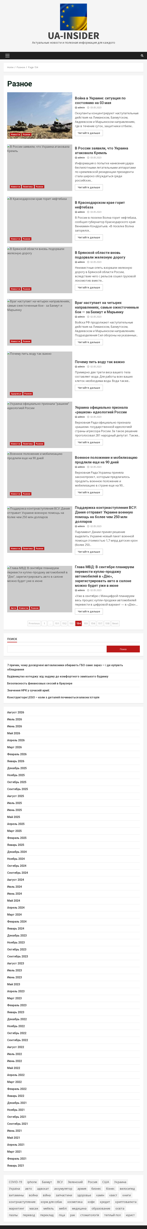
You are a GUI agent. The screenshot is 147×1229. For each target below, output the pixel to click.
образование (101, 1208)
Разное (26, 134)
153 (71, 623)
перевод (29, 1215)
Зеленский (75, 1182)
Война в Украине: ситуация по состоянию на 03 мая (39, 115)
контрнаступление (22, 1202)
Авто (13, 608)
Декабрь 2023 (17, 935)
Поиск (12, 639)
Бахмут (47, 1182)
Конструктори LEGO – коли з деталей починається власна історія (53, 697)
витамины (16, 1195)
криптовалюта (125, 1202)
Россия (92, 1182)
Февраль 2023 (17, 1005)
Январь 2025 (15, 845)
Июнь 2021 (14, 1130)
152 (64, 623)
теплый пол (112, 1215)
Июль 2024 (14, 886)
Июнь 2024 (14, 893)
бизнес (96, 1189)
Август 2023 (15, 963)
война (33, 1195)
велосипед (127, 1189)
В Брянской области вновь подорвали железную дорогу (39, 270)
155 (86, 623)
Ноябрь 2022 (16, 1026)
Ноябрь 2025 (16, 775)
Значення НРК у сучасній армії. (28, 690)
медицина (79, 1208)
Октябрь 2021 (16, 1117)
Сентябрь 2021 (17, 1123)
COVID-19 (15, 1182)
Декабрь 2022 (17, 1019)
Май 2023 (13, 984)
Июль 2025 (14, 803)
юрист (130, 1215)
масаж (33, 1208)
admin (81, 107)
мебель (48, 1208)
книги (126, 1195)
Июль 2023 (14, 970)
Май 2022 (13, 1068)
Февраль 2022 (17, 1089)
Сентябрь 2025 (17, 789)
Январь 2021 (15, 1165)
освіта (119, 1208)
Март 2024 (14, 914)
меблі (63, 1208)
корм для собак (51, 1202)
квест (113, 1195)
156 (93, 623)
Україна (14, 1189)
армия (81, 1189)
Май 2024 (13, 900)
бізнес (110, 1189)
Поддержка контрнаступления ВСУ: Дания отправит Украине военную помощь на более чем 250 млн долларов (39, 529)
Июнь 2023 (14, 977)
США (105, 1182)
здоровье (84, 1195)
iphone (32, 1182)
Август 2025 (15, 796)
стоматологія (89, 1215)
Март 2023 (14, 998)
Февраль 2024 (17, 921)
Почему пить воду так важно (39, 375)
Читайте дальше (89, 133)
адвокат (43, 1189)
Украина (120, 1182)
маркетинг (16, 1208)
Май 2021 (13, 1137)
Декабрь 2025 (17, 768)
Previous (34, 623)
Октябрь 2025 (16, 782)
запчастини (64, 1195)
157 (100, 623)
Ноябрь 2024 (16, 859)
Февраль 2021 (17, 1158)
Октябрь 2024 (16, 865)
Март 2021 (14, 1151)
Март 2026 (14, 747)
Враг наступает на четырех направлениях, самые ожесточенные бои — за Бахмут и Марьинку (39, 322)
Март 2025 (14, 831)
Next (115, 623)
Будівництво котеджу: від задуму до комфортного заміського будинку (57, 676)
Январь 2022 (15, 1096)
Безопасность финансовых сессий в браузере (39, 683)
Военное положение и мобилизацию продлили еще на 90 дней (39, 475)
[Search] (142, 55)
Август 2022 (15, 1047)
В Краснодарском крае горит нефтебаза (39, 220)
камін (100, 1195)
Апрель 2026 (16, 740)
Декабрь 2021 (17, 1103)
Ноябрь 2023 (16, 942)
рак (72, 1215)
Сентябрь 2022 (17, 1040)
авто (28, 1189)
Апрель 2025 (16, 824)
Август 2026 (15, 712)
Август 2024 (15, 879)
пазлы (13, 1215)
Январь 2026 (15, 761)
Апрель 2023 (16, 991)
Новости (15, 134)
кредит (105, 1202)
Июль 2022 (14, 1054)
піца (62, 1215)
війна (47, 1195)
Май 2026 (13, 733)
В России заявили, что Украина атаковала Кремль (39, 167)
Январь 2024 (15, 928)
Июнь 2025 (14, 810)
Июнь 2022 (14, 1061)
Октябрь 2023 (16, 949)
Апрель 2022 (16, 1075)
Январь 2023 (15, 1012)
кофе (91, 1202)
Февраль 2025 (17, 838)
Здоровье (16, 393)
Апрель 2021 (16, 1144)
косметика (74, 1202)
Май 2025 (13, 817)
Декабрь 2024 (17, 852)
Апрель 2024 (16, 907)
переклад (47, 1215)
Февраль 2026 (17, 754)
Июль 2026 (14, 719)
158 (107, 623)
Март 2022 (14, 1082)
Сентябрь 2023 (17, 956)
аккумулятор (63, 1189)
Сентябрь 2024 (17, 872)
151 (57, 623)
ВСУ (60, 1182)
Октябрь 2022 (16, 1033)
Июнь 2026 (14, 726)
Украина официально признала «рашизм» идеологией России (39, 425)
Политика (28, 186)
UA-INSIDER (73, 35)
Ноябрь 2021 (16, 1110)
